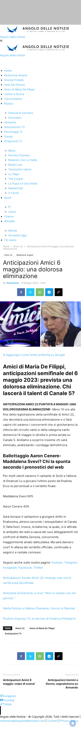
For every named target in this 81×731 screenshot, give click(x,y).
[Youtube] (1, 700)
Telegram (70, 562)
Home (6, 246)
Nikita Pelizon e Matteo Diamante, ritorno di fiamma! (39, 608)
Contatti (52, 720)
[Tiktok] (1, 704)
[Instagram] (1, 696)
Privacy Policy (69, 720)
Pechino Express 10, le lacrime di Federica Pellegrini (39, 618)
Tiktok (7, 704)
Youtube (57, 562)
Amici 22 (18, 246)
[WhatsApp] (40, 292)
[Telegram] (49, 292)
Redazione (13, 282)
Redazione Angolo (25, 255)
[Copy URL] (59, 292)
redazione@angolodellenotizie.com (22, 720)
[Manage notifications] (73, 723)
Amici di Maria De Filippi (42, 628)
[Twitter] (30, 292)
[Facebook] (21, 292)
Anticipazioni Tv (13, 633)
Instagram (10, 567)
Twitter (38, 567)
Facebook (25, 567)
